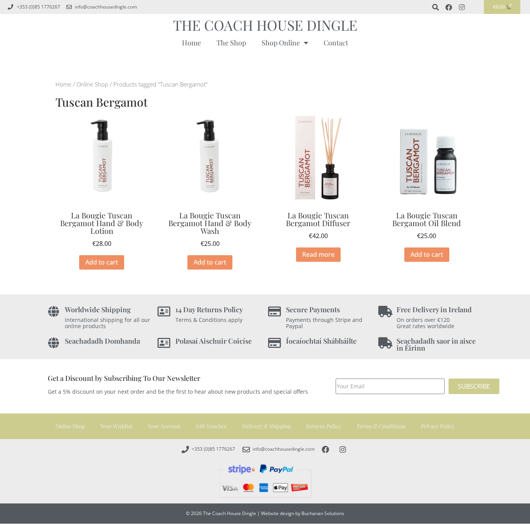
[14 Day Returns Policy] (164, 311)
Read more (318, 254)
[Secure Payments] (274, 311)
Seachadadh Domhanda (102, 341)
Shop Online (281, 42)
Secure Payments (313, 309)
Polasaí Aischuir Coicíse (213, 341)
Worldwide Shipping (98, 309)
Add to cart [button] (101, 262)
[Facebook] (448, 7)
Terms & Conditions (381, 426)
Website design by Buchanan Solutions (302, 513)
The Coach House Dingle (265, 25)
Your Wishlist (116, 426)
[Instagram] (461, 7)
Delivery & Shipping (266, 426)
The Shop (231, 42)
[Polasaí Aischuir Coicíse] (164, 343)
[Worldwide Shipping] (53, 311)
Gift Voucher (211, 426)
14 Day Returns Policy (209, 309)
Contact (336, 42)
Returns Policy (323, 426)
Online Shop (92, 84)
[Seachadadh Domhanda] (53, 343)
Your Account (164, 426)
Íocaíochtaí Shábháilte (321, 341)
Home (191, 42)
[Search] (435, 7)
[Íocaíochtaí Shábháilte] (274, 343)
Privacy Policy (438, 426)
